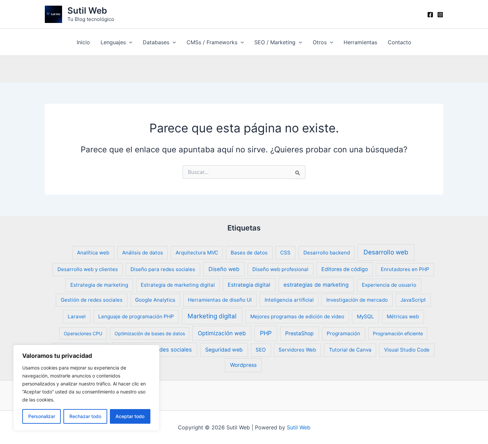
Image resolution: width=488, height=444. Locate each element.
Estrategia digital (249, 285)
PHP (266, 333)
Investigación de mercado (357, 300)
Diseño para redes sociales (162, 269)
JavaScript (413, 300)
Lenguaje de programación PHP (136, 316)
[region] (86, 388)
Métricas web (403, 316)
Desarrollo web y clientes (87, 269)
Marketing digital (212, 316)
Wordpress (243, 365)
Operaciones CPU (83, 333)
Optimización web (222, 333)
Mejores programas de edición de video (297, 316)
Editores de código (344, 269)
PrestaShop (299, 333)
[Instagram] (440, 15)
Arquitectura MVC (197, 252)
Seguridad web (224, 350)
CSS (285, 252)
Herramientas (360, 42)
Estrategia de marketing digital (178, 285)
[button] (129, 42)
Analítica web (93, 252)
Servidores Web (297, 350)
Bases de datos (249, 252)
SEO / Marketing (274, 42)
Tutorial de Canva (350, 350)
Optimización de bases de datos (150, 333)
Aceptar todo (130, 416)
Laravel (77, 316)
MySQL (365, 316)
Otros (320, 42)
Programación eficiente (398, 333)
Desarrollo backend (326, 252)
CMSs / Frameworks (212, 42)
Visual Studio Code (407, 350)
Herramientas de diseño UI (220, 300)
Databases (156, 42)
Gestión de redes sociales (91, 300)
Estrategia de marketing (99, 285)
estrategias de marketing (316, 284)
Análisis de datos (142, 252)
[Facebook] (430, 15)
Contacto (399, 42)
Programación (343, 333)
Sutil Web (87, 10)
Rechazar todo (85, 416)
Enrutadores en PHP (405, 269)
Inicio (83, 42)
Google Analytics (155, 300)
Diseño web (223, 269)
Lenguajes (113, 42)
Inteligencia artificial (289, 300)
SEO (261, 350)
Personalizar (41, 416)
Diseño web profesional (280, 269)
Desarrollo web (386, 252)
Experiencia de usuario (389, 285)
